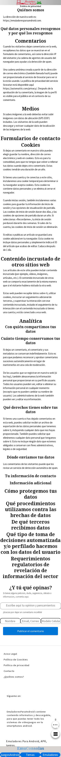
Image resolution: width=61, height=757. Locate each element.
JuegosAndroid (10, 755)
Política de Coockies (16, 659)
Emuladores (50, 755)
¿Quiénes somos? (14, 676)
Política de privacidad (16, 665)
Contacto (9, 671)
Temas (30, 755)
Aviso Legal (10, 653)
